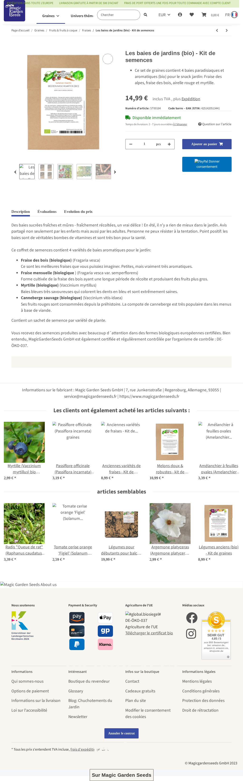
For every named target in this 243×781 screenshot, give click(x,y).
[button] (180, 15)
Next (115, 172)
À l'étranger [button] (180, 124)
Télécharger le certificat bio (149, 633)
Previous (15, 172)
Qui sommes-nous (27, 681)
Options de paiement (30, 691)
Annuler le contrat (121, 733)
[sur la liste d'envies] (108, 59)
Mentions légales (197, 681)
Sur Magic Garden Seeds (121, 775)
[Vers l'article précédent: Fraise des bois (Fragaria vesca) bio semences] (217, 31)
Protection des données (203, 701)
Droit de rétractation (200, 710)
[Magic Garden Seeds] (14, 16)
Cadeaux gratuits (140, 691)
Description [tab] (20, 212)
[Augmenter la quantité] (169, 144)
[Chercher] (145, 15)
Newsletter (77, 717)
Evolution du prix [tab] (78, 212)
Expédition (191, 99)
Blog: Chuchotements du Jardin (90, 704)
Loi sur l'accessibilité (29, 710)
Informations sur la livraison (36, 701)
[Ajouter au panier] (15, 46)
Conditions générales (201, 691)
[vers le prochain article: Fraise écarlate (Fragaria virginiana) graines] (227, 31)
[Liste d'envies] (192, 15)
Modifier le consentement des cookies (148, 713)
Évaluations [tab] (46, 212)
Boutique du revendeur (89, 681)
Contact (132, 681)
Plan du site (135, 701)
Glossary (75, 691)
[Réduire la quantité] (131, 144)
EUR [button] (162, 15)
